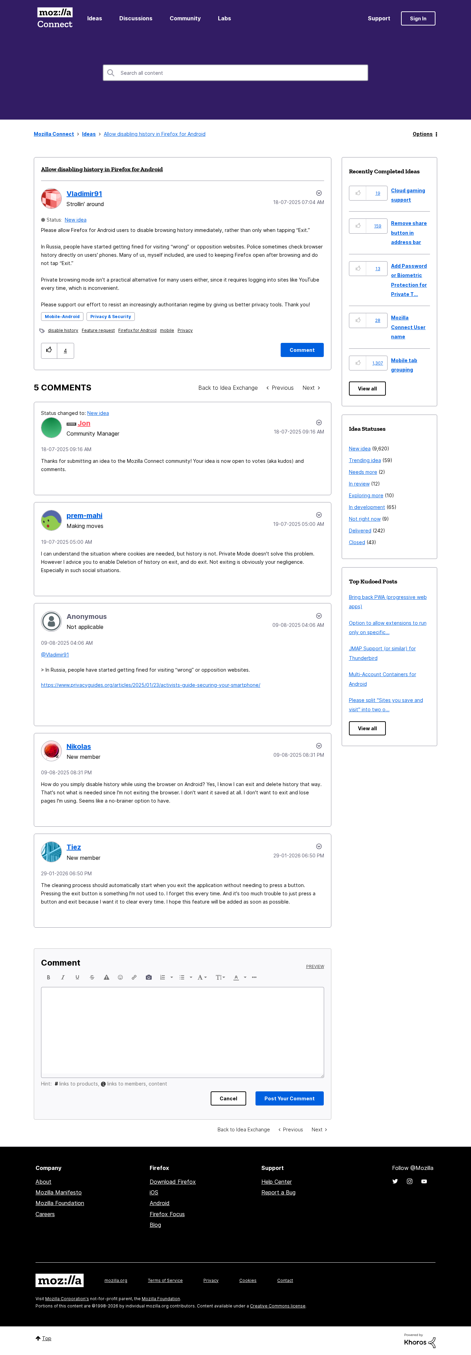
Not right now (365, 519)
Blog (155, 1224)
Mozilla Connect (55, 18)
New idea (76, 220)
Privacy (185, 330)
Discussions (135, 18)
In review (359, 484)
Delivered (360, 530)
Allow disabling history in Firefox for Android (102, 169)
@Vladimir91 (55, 655)
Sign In (418, 18)
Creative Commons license (277, 1305)
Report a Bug (278, 1192)
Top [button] (46, 1338)
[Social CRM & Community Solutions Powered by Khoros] (419, 1340)
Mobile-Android (62, 316)
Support (379, 18)
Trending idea (365, 460)
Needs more (363, 472)
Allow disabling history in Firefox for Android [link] (155, 134)
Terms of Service (165, 1280)
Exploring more (366, 495)
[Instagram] (410, 1181)
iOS (154, 1192)
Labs (224, 18)
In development (367, 507)
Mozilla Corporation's (67, 1298)
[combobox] (235, 72)
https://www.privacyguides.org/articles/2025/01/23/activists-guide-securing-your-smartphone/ (150, 685)
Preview (315, 967)
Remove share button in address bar (409, 232)
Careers (45, 1214)
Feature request (98, 330)
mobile (167, 330)
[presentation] (49, 977)
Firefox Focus (167, 1214)
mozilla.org (115, 1280)
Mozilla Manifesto (59, 1192)
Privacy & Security (110, 316)
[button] (49, 350)
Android (160, 1203)
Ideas (94, 18)
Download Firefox (173, 1181)
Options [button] (423, 134)
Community (185, 18)
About (43, 1181)
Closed (357, 542)
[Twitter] (395, 1181)
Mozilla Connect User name (408, 327)
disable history (63, 330)
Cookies (248, 1280)
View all (367, 388)
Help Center (276, 1181)
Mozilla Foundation (60, 1203)
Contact (285, 1280)
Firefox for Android (137, 330)
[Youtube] (424, 1181)
